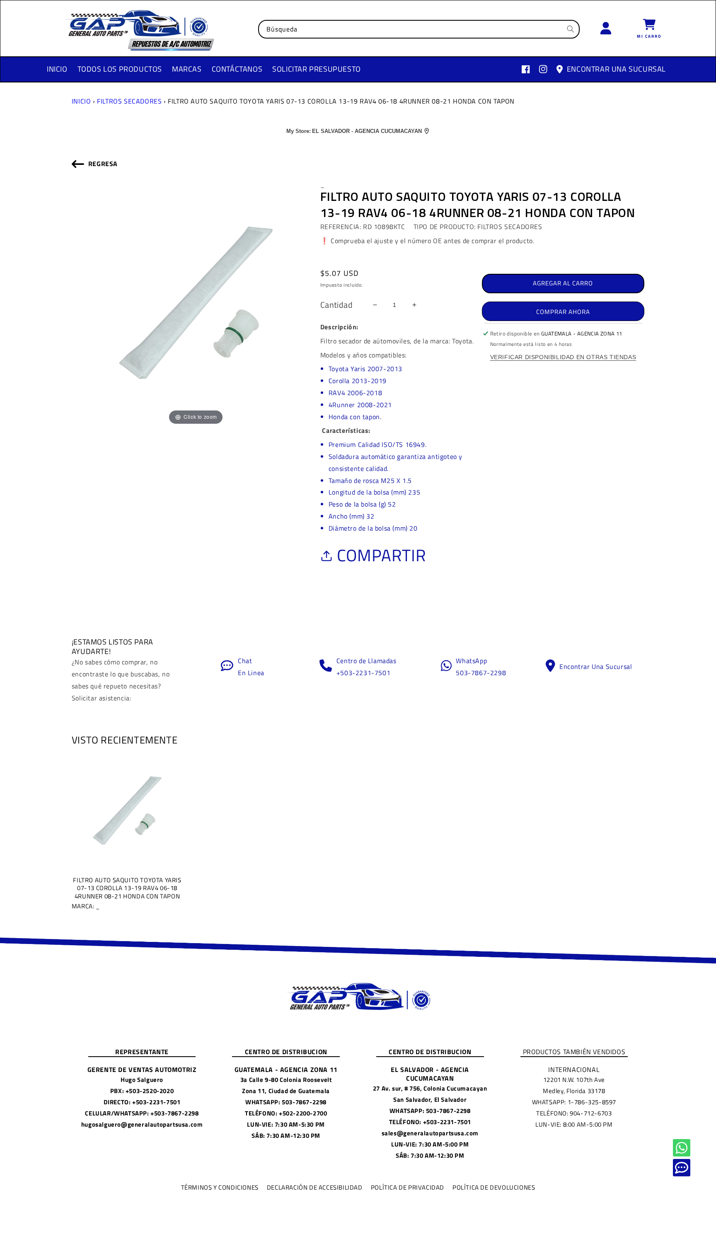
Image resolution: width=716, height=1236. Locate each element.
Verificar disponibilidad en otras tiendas (563, 357)
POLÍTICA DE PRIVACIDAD (407, 1187)
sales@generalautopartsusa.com (430, 1133)
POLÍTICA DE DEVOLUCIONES (493, 1187)
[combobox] (419, 29)
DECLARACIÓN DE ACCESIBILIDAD (315, 1187)
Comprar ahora (563, 311)
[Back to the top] (681, 1147)
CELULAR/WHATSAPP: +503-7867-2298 (141, 1113)
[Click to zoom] (196, 302)
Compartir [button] (381, 555)
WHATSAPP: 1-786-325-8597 (574, 1102)
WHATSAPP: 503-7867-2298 (286, 1102)
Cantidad (336, 305)
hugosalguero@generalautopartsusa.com (142, 1124)
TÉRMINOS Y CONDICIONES (220, 1187)
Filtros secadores (129, 101)
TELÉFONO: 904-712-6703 (574, 1113)
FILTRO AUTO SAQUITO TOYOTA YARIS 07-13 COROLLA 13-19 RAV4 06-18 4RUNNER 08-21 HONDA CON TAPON (126, 892)
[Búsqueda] (570, 29)
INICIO (81, 101)
